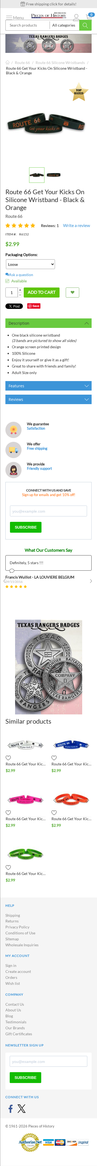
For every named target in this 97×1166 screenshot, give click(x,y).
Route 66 (22, 62)
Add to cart (42, 292)
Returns (12, 921)
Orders (11, 977)
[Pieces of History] (48, 14)
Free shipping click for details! (51, 4)
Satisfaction (36, 428)
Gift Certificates (18, 1033)
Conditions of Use (20, 933)
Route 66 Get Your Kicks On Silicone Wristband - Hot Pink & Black (26, 818)
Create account (18, 971)
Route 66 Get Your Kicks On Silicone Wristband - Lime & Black (26, 873)
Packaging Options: (21, 254)
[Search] (85, 25)
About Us (13, 1010)
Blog (9, 1016)
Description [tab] (19, 323)
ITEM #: (10, 234)
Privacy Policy (17, 927)
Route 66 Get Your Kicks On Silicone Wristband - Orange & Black (71, 818)
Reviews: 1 (50, 225)
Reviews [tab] (16, 399)
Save (36, 306)
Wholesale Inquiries (22, 945)
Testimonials (15, 1022)
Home (7, 62)
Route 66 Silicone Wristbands (60, 62)
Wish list (12, 983)
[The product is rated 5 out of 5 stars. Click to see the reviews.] (21, 225)
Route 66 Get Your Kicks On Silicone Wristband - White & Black (26, 764)
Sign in (10, 965)
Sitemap (12, 939)
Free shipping (37, 448)
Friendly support (39, 468)
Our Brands (15, 1028)
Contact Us (14, 1004)
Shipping (12, 915)
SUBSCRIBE (26, 527)
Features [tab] (16, 385)
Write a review (76, 225)
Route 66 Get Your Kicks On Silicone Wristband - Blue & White (71, 764)
